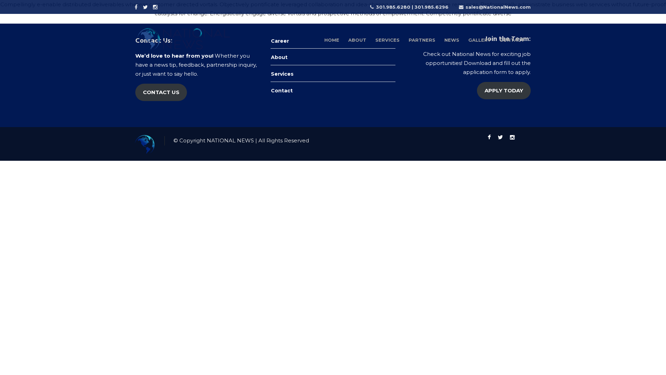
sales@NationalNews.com (498, 7)
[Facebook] (137, 6)
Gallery (479, 40)
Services (387, 40)
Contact (512, 40)
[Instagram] (156, 6)
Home (331, 40)
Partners (422, 40)
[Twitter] (146, 6)
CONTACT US (161, 92)
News (451, 40)
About (357, 40)
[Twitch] (166, 6)
